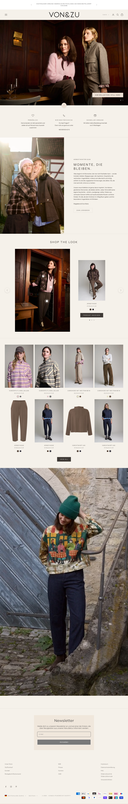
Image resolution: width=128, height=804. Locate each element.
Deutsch (32, 796)
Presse (60, 768)
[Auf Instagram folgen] (11, 787)
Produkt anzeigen (91, 315)
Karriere (60, 771)
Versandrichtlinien (106, 780)
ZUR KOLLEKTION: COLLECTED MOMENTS (103, 95)
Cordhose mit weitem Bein (79, 391)
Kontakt (7, 771)
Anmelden (64, 742)
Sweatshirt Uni (79, 445)
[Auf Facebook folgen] (6, 787)
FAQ (102, 771)
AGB (59, 774)
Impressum (104, 764)
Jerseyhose (92, 304)
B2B (59, 764)
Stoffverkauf (9, 768)
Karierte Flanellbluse (19, 391)
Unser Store (8, 764)
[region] (64, 63)
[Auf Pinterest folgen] (16, 787)
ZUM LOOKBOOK (83, 210)
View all (64, 459)
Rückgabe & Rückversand (13, 774)
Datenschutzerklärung (108, 768)
